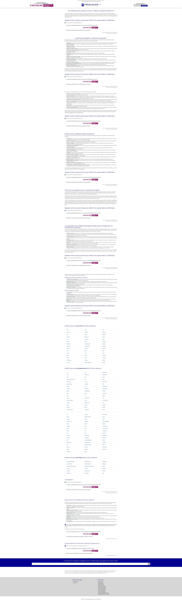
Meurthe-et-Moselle (88, 416)
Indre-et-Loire (87, 374)
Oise (85, 430)
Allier (67, 377)
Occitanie (68, 470)
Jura (85, 379)
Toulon (68, 357)
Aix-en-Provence (87, 346)
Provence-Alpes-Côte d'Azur (71, 466)
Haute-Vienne (104, 414)
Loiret (85, 393)
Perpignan (104, 334)
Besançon (104, 332)
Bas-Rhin (86, 447)
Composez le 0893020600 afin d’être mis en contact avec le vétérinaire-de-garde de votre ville (83, 121)
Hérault (68, 449)
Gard (67, 440)
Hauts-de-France (69, 463)
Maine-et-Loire (87, 402)
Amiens (86, 355)
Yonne (103, 419)
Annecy (86, 357)
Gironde (68, 447)
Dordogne (68, 426)
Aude (67, 395)
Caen (103, 350)
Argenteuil (104, 346)
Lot (85, 395)
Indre (85, 372)
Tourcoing (104, 357)
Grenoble (86, 332)
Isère (85, 377)
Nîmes (86, 341)
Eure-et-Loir (68, 435)
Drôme (68, 430)
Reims (68, 355)
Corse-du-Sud (104, 447)
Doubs (68, 428)
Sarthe (103, 377)
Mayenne (86, 414)
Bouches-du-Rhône (70, 400)
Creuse (68, 423)
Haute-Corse (104, 449)
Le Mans (86, 348)
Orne (85, 433)
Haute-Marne (87, 409)
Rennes (68, 353)
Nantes (68, 341)
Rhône (86, 451)
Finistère (68, 437)
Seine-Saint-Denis (105, 428)
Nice (67, 339)
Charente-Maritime (70, 409)
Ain (67, 372)
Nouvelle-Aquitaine (88, 461)
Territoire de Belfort (105, 421)
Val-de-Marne (104, 430)
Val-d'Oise (104, 433)
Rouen (103, 339)
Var (102, 402)
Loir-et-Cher (86, 384)
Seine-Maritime (104, 386)
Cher (67, 414)
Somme (103, 395)
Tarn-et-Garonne (105, 400)
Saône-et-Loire (104, 374)
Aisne (67, 374)
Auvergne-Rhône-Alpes (70, 461)
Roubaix (103, 360)
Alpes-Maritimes (69, 384)
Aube (67, 393)
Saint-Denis (86, 339)
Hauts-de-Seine (104, 426)
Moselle (86, 423)
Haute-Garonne (69, 442)
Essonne (103, 423)
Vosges (103, 416)
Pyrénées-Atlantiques (88, 440)
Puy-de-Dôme (87, 437)
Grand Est (68, 468)
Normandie (68, 473)
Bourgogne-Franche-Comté (89, 466)
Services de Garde (100, 579)
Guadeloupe (104, 435)
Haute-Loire (86, 388)
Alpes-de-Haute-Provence (71, 379)
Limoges (86, 360)
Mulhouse (104, 348)
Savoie (103, 379)
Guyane (103, 440)
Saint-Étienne (69, 360)
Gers (67, 444)
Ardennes (68, 388)
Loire (85, 386)
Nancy (103, 353)
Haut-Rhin (86, 449)
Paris (103, 384)
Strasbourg (68, 346)
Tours (85, 353)
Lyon (67, 334)
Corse (103, 473)
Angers (86, 334)
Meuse (86, 419)
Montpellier (68, 343)
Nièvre (86, 426)
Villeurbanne (87, 336)
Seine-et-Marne (104, 388)
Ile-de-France (87, 473)
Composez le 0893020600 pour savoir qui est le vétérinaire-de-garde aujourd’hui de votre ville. (84, 531)
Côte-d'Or (68, 419)
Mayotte (103, 444)
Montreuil (104, 343)
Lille (67, 350)
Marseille (68, 332)
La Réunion (104, 442)
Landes (86, 381)
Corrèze (68, 416)
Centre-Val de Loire (88, 463)
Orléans (103, 336)
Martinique (104, 437)
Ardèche (68, 386)
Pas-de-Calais (87, 435)
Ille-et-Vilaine (69, 451)
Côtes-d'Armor (69, 421)
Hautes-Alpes (69, 381)
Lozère (86, 400)
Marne (86, 407)
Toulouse (68, 336)
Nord (85, 428)
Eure (67, 433)
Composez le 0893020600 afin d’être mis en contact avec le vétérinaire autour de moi (82, 25)
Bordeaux (68, 348)
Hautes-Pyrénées (87, 442)
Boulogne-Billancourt (88, 362)
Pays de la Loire (87, 470)
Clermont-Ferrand (87, 343)
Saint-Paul (104, 355)
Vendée (103, 407)
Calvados (68, 402)
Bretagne (86, 468)
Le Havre (68, 362)
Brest (85, 350)
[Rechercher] (149, 564)
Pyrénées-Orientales (88, 444)
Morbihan (86, 421)
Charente (68, 407)
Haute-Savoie (104, 381)
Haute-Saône (104, 372)
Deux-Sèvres (104, 393)
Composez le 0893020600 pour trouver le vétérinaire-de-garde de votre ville (80, 548)
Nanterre (103, 362)
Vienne (103, 409)
